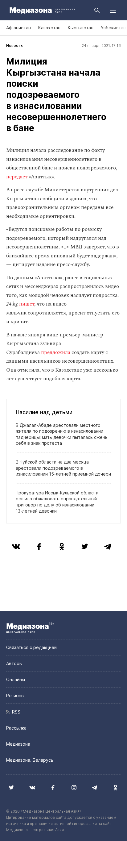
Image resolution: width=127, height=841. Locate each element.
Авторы (14, 663)
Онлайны (15, 679)
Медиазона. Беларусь (29, 760)
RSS (15, 711)
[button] (113, 10)
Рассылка (16, 728)
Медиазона (18, 744)
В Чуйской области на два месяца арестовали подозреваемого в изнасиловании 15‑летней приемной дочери (63, 468)
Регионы (15, 695)
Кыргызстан (80, 27)
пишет (26, 304)
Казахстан (49, 27)
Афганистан (18, 27)
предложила (55, 352)
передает (16, 177)
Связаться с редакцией (31, 647)
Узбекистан (113, 27)
